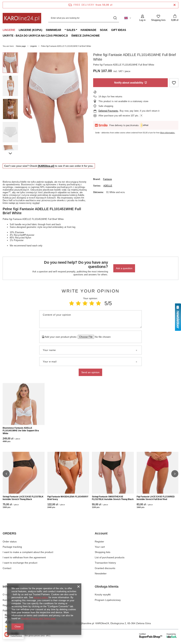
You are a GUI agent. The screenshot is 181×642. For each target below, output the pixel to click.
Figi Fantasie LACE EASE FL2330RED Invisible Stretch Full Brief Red (156, 498)
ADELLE (107, 185)
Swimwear (53, 29)
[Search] (115, 18)
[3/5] (85, 303)
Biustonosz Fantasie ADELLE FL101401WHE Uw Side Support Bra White (21, 431)
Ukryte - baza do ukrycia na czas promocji (35, 35)
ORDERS (9, 533)
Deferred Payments (108, 111)
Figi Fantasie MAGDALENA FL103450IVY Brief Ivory (67, 498)
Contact (7, 568)
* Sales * (71, 29)
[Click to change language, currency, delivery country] (127, 18)
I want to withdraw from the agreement (24, 557)
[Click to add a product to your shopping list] (174, 82)
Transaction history (105, 562)
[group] (55, 97)
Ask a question (124, 268)
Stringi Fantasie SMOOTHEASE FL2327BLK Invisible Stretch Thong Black (113, 498)
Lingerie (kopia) (30, 29)
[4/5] (91, 303)
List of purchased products (109, 557)
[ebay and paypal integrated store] (158, 635)
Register (99, 541)
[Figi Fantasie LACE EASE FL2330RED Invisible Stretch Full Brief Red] (158, 473)
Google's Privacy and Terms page (38, 618)
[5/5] (98, 303)
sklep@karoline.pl (84, 623)
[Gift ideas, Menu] (128, 29)
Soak (104, 29)
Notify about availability (128, 82)
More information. (167, 133)
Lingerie (9, 29)
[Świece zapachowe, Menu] (101, 35)
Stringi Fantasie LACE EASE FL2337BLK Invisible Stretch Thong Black (23, 498)
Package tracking (12, 546)
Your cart (100, 546)
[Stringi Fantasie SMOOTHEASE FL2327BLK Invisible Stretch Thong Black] (113, 473)
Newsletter (101, 573)
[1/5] (71, 303)
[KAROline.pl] (46, 165)
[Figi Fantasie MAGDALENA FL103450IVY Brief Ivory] (68, 473)
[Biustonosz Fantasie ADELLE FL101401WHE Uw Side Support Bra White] (24, 404)
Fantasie (107, 179)
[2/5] (78, 303)
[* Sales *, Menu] (79, 29)
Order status (10, 541)
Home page (21, 46)
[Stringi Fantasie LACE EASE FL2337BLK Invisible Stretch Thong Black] (24, 473)
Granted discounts (105, 568)
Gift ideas (118, 29)
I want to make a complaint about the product (28, 552)
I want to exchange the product (20, 562)
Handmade (88, 29)
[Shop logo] (22, 18)
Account (101, 533)
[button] (6, 473)
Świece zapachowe (85, 35)
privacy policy (41, 597)
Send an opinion (90, 372)
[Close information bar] (175, 5)
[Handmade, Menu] (98, 29)
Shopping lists (102, 552)
